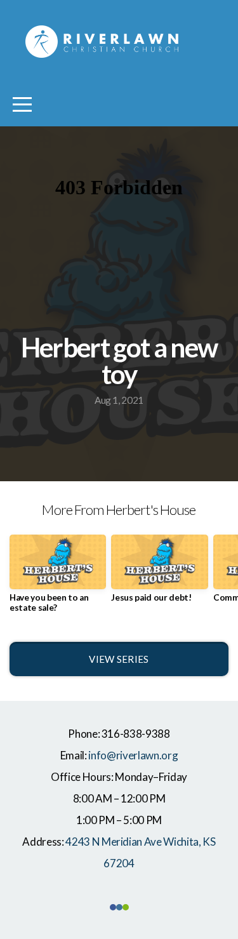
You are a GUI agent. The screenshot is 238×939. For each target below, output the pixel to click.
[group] (58, 578)
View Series (119, 659)
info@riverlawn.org (133, 755)
